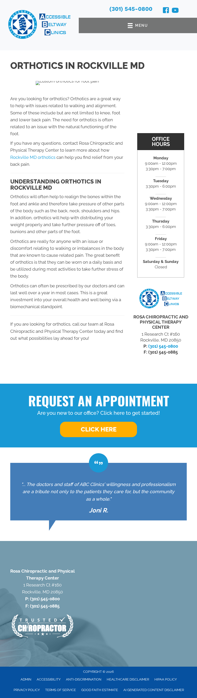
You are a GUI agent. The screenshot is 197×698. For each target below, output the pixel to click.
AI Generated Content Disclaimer (153, 690)
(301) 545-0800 (130, 9)
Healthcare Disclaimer (128, 679)
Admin (26, 679)
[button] (98, 429)
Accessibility (49, 679)
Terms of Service (60, 690)
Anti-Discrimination (83, 679)
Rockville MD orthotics (32, 157)
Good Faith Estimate (99, 690)
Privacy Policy (27, 690)
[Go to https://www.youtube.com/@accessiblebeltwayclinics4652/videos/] (175, 11)
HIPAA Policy (165, 679)
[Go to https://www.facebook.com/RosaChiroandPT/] (166, 11)
